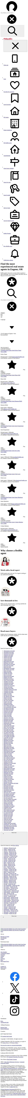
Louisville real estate (8, 737)
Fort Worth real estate (9, 709)
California (6, 853)
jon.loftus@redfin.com (18, 457)
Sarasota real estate (8, 803)
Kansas (5, 868)
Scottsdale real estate (8, 807)
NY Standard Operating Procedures (14, 1057)
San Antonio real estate (9, 794)
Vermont (6, 906)
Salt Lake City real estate (9, 792)
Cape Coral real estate (9, 680)
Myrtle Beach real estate (9, 751)
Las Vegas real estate (8, 732)
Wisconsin (6, 912)
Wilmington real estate (9, 827)
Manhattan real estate (9, 740)
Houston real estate (8, 721)
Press (2, 957)
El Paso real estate (8, 699)
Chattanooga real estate (9, 685)
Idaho (5, 862)
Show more (14, 832)
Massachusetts (7, 874)
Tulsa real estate (7, 822)
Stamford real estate (8, 814)
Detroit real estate (8, 697)
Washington (6, 909)
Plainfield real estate (8, 773)
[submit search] (12, 31)
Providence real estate (9, 779)
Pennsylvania (7, 897)
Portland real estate (8, 776)
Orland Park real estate (9, 765)
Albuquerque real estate (9, 651)
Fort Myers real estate (9, 708)
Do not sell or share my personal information (11, 1045)
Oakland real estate (8, 761)
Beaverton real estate (8, 665)
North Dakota (7, 892)
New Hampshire (7, 885)
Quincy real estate (8, 780)
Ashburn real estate (8, 656)
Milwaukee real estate (9, 747)
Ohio (5, 893)
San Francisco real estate (9, 796)
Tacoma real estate (8, 816)
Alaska (5, 849)
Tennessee (6, 902)
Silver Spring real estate (9, 810)
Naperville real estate (8, 752)
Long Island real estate (9, 735)
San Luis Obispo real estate (10, 799)
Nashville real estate (8, 756)
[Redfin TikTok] (15, 1004)
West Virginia (7, 910)
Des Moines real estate (9, 696)
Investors (3, 958)
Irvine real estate (7, 724)
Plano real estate (7, 775)
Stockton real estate (8, 815)
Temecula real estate (8, 819)
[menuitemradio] (14, 314)
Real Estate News (5, 961)
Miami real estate (8, 745)
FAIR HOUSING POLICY (19, 1093)
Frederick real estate (8, 711)
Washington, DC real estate (10, 824)
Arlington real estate (8, 655)
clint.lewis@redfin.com (21, 480)
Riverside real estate (8, 787)
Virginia (5, 908)
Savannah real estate (8, 804)
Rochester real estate (8, 788)
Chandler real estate (8, 681)
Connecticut (6, 856)
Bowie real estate (8, 675)
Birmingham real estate (9, 668)
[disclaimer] (12, 287)
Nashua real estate (8, 755)
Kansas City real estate (9, 728)
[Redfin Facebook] (15, 981)
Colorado (6, 854)
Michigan (6, 876)
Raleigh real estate (8, 782)
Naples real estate (8, 753)
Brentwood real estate (9, 676)
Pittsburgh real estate (8, 772)
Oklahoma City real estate (10, 763)
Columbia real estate (8, 691)
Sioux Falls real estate (9, 811)
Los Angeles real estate (9, 736)
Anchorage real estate (9, 653)
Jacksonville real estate (9, 725)
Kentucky (6, 869)
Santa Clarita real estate (9, 800)
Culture (2, 956)
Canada (10, 1036)
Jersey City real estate (9, 727)
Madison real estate (8, 739)
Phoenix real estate (8, 771)
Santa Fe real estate (8, 802)
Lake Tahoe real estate (9, 731)
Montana (6, 881)
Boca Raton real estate (9, 669)
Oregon (5, 896)
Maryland (6, 873)
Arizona (5, 850)
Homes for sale (12, 848)
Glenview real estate (8, 717)
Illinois (5, 864)
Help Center (3, 967)
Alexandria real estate (9, 652)
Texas (5, 904)
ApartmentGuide (5, 1022)
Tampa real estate (8, 818)
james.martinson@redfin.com (18, 503)
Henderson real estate (9, 719)
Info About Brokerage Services (11, 1062)
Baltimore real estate (8, 663)
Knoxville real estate (8, 729)
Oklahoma (6, 894)
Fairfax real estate (8, 703)
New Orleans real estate (9, 757)
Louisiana (6, 870)
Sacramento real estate (9, 790)
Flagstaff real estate (8, 704)
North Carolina (7, 890)
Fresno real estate (8, 713)
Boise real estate (7, 671)
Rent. (2, 1021)
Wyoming (6, 913)
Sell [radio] (1, 315)
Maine (5, 872)
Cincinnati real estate (8, 688)
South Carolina (7, 900)
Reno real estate (7, 784)
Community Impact (5, 953)
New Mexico (7, 888)
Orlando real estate (8, 767)
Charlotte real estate (8, 684)
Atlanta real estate (8, 657)
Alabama (6, 848)
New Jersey (6, 886)
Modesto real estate (8, 749)
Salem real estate (7, 791)
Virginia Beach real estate (10, 823)
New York (6, 889)
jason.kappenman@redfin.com (11, 433)
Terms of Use (5, 1042)
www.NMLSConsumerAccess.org (9, 1068)
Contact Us (3, 966)
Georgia (5, 860)
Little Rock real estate (9, 733)
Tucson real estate (8, 820)
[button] (14, 19)
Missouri (6, 880)
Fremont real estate (8, 712)
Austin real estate (8, 660)
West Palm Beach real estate (10, 826)
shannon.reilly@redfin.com (10, 409)
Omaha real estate (8, 764)
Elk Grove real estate (8, 700)
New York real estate (8, 759)
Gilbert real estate (8, 716)
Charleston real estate (9, 683)
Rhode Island (7, 898)
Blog (2, 960)
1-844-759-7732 (13, 1087)
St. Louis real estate (8, 812)
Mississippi (6, 878)
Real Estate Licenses (12, 1059)
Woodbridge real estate (9, 828)
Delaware (6, 857)
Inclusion (3, 954)
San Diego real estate (9, 795)
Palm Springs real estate (9, 768)
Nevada (5, 884)
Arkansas (6, 852)
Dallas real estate (7, 693)
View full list (16, 845)
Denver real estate (8, 695)
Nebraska (6, 882)
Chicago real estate (8, 687)
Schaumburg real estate (9, 806)
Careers (2, 939)
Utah (5, 905)
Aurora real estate (8, 659)
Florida (5, 858)
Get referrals (3, 938)
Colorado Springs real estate (10, 689)
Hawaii (5, 861)
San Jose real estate (8, 798)
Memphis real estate (8, 743)
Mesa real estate (7, 744)
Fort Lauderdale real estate (10, 707)
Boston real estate (8, 672)
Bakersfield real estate (9, 661)
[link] (12, 287)
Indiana (5, 865)
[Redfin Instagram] (15, 1016)
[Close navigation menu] (15, 46)
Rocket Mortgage (5, 1028)
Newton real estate (8, 760)
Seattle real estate (8, 808)
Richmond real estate (8, 786)
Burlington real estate (9, 679)
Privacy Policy (14, 1042)
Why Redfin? (4, 952)
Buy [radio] (2, 314)
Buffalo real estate (8, 677)
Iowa (5, 866)
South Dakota (7, 901)
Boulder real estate (8, 673)
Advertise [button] (3, 969)
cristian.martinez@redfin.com (10, 530)
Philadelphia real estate (9, 769)
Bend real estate (7, 667)
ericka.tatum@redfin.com (18, 356)
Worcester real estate (8, 830)
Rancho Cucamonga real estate (11, 783)
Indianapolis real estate (9, 723)
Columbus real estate (8, 692)
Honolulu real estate (8, 720)
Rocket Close (4, 1027)
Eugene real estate (8, 701)
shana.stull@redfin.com (9, 382)
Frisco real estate (7, 715)
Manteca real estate (8, 741)
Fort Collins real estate (9, 705)
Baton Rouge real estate (9, 664)
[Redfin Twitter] (15, 993)
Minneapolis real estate (9, 748)
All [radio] (1, 317)
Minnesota (6, 877)
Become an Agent (5, 936)
